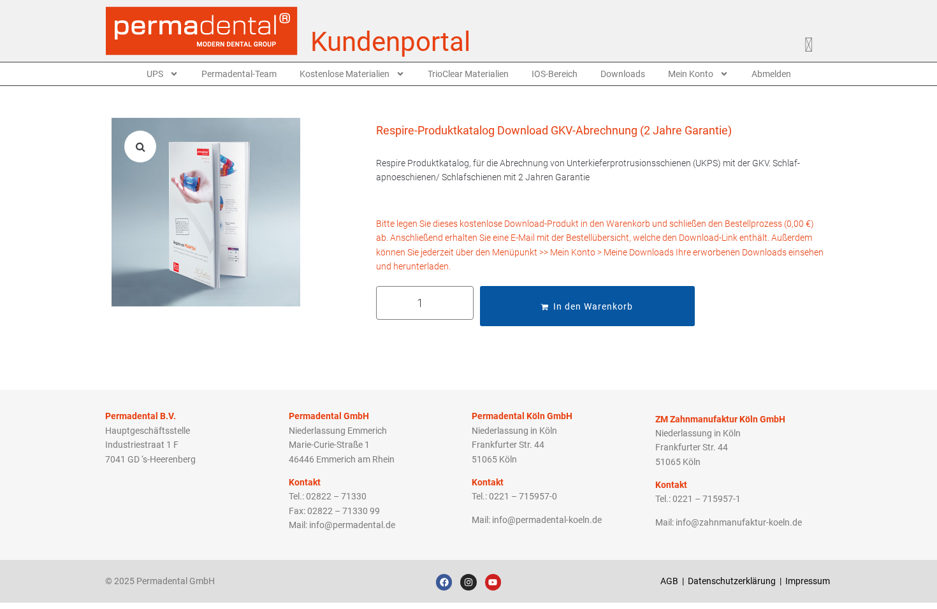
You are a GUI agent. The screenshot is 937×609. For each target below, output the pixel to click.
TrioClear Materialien (468, 74)
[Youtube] (493, 582)
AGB (669, 581)
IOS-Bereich (554, 74)
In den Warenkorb (593, 306)
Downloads (622, 74)
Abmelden (771, 74)
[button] (140, 146)
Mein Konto (690, 74)
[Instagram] (468, 582)
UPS (155, 74)
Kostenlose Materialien (344, 74)
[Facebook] (444, 582)
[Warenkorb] (815, 42)
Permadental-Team (239, 74)
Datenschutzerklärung (732, 581)
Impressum (808, 581)
